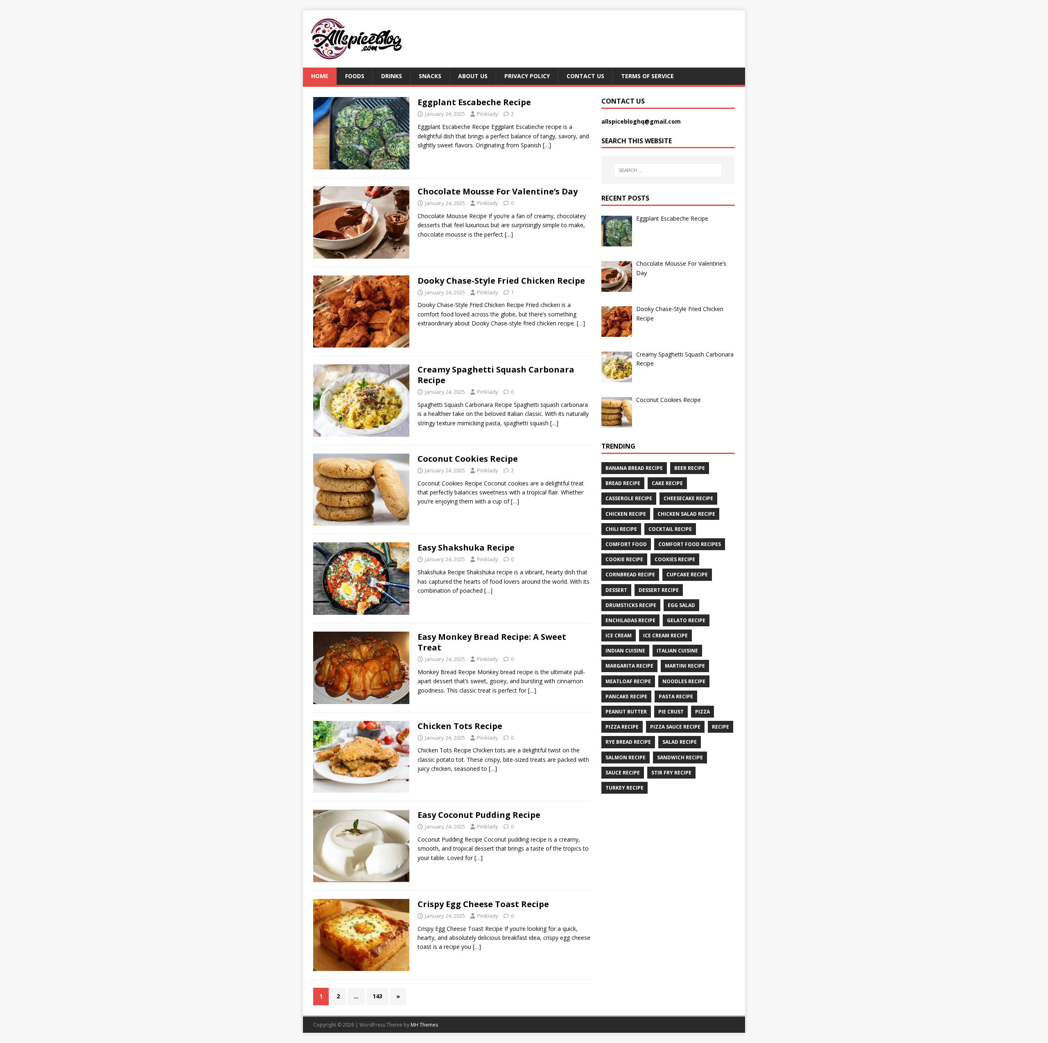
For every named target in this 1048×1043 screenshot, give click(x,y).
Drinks (391, 76)
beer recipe (689, 468)
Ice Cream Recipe (665, 635)
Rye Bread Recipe (628, 741)
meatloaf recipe (628, 681)
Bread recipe (622, 483)
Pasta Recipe (676, 696)
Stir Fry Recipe (671, 772)
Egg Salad (681, 605)
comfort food (626, 544)
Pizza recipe (622, 726)
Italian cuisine (677, 650)
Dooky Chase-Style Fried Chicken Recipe (501, 280)
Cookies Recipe (675, 559)
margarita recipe (629, 665)
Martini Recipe (685, 665)
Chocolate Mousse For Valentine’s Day (498, 191)
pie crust (671, 711)
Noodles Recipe (683, 681)
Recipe (720, 726)
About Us (473, 76)
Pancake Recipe (626, 696)
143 (377, 996)
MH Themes (424, 1024)
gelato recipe (686, 620)
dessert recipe (659, 590)
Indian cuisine (625, 650)
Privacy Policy (527, 76)
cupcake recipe (687, 574)
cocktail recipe (670, 529)
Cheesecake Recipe (688, 498)
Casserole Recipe (628, 498)
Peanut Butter (626, 711)
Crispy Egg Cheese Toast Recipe (483, 904)
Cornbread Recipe (630, 574)
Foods (354, 76)
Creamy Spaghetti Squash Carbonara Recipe (496, 375)
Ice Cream (618, 635)
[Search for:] (668, 170)
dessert (616, 590)
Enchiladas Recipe (630, 620)
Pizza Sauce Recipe (675, 726)
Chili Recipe (621, 529)
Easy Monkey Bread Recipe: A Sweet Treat (492, 642)
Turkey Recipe (624, 787)
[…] (547, 145)
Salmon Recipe (625, 757)
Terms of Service (647, 76)
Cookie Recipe (624, 559)
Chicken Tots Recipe (460, 725)
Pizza (702, 711)
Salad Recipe (679, 741)
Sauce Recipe (622, 772)
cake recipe (667, 483)
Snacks (430, 76)
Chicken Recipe (625, 513)
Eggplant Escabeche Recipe (474, 102)
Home (319, 76)
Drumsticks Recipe (630, 605)
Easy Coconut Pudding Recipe (479, 814)
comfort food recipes (689, 544)
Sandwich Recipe (680, 757)
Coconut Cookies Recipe (468, 458)
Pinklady (487, 113)
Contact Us (585, 76)
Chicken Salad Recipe (686, 513)
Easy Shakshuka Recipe (466, 547)
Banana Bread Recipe (634, 468)
